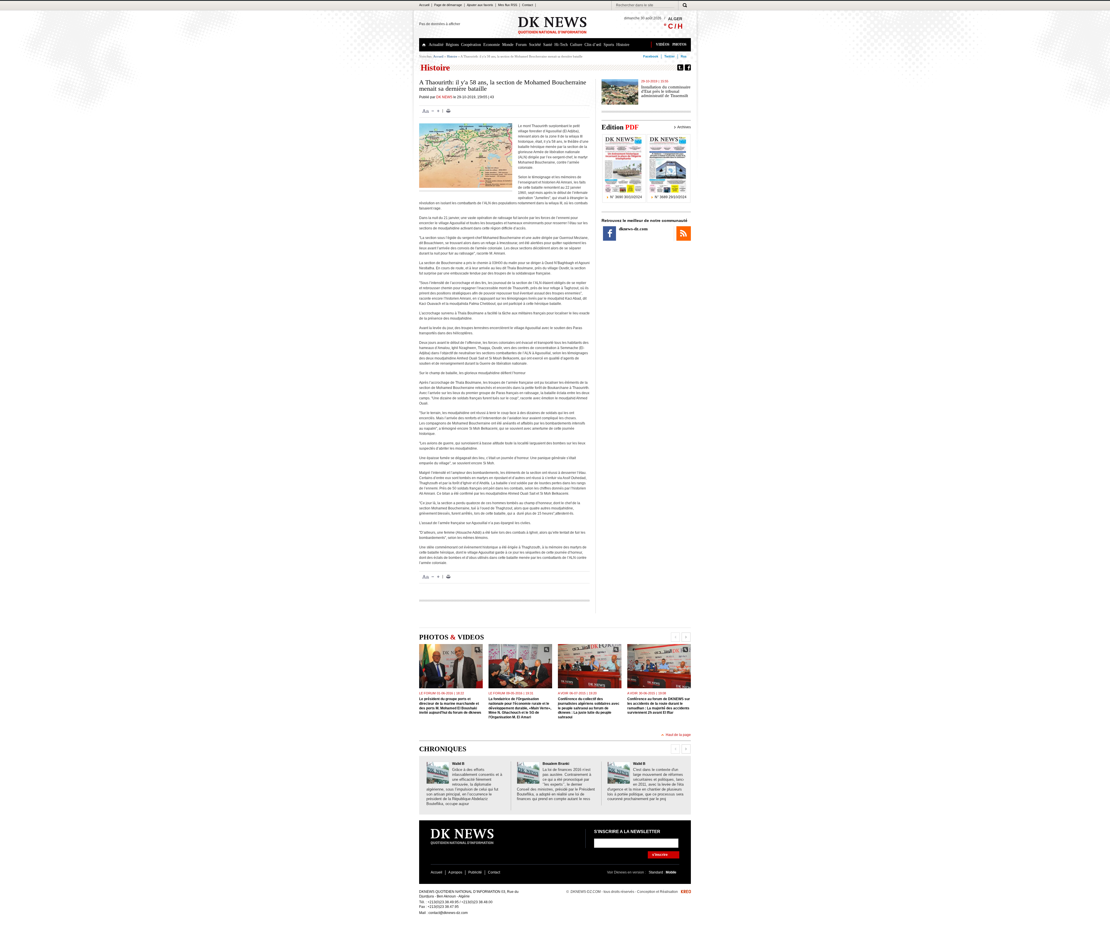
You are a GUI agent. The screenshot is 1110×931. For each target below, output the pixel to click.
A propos (455, 872)
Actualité (436, 44)
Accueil (424, 5)
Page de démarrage (448, 5)
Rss (684, 56)
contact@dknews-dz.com (448, 913)
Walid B (458, 764)
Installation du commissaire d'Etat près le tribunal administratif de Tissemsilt (666, 91)
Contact (527, 5)
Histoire (622, 44)
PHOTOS (679, 44)
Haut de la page (678, 735)
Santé (547, 44)
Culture (576, 44)
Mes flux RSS (507, 5)
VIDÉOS (662, 44)
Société (535, 44)
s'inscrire (660, 855)
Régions (452, 44)
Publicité (475, 872)
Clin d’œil (592, 44)
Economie (491, 44)
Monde (507, 44)
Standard (656, 872)
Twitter (669, 56)
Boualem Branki (556, 764)
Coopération (471, 44)
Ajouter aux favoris (480, 5)
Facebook (650, 56)
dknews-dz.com (633, 229)
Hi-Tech (561, 44)
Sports (609, 44)
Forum (521, 44)
